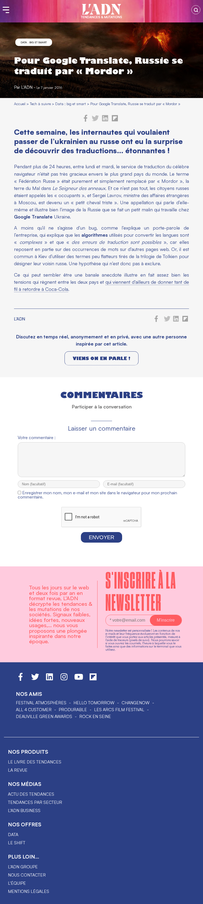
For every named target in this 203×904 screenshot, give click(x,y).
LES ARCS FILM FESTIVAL (119, 709)
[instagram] (64, 679)
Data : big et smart (34, 42)
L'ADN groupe (23, 866)
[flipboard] (115, 120)
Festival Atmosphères (41, 702)
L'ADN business (24, 810)
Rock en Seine (95, 716)
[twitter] (95, 120)
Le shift (16, 842)
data (13, 834)
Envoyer (101, 537)
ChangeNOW (136, 702)
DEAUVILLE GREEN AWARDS (44, 716)
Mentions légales (28, 891)
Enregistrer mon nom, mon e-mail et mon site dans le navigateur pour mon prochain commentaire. (97, 495)
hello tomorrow (93, 702)
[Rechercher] (195, 9)
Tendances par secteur (35, 802)
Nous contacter (27, 875)
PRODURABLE (73, 709)
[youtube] (78, 679)
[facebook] (85, 120)
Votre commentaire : (37, 437)
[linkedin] (105, 120)
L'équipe (17, 883)
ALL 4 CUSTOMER (34, 709)
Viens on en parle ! (101, 358)
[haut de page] (193, 897)
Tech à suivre (40, 103)
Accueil (19, 103)
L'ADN (27, 87)
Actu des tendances (31, 794)
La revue (17, 770)
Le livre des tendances (34, 762)
